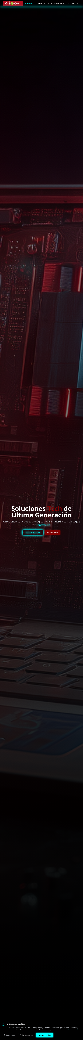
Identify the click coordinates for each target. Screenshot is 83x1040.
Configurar (10, 1035)
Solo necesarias (26, 1035)
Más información (73, 1030)
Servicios (41, 3)
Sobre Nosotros (57, 3)
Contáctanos (75, 3)
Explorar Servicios (33, 532)
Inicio (29, 3)
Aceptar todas (45, 1035)
